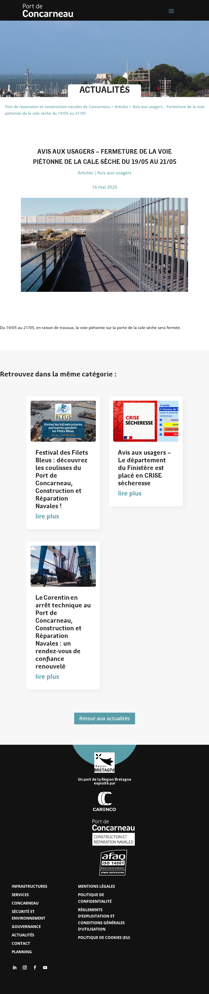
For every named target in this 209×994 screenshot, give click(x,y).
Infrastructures (29, 886)
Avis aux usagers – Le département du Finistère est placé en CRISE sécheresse (144, 468)
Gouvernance (26, 926)
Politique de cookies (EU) (104, 937)
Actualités (23, 934)
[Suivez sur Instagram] (25, 967)
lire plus (47, 516)
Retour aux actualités (104, 718)
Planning (22, 951)
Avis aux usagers (114, 173)
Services (20, 894)
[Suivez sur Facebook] (35, 967)
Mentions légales (96, 886)
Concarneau (25, 903)
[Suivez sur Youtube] (45, 967)
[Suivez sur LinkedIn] (14, 967)
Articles (85, 173)
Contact (21, 943)
